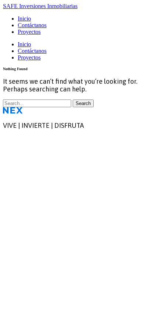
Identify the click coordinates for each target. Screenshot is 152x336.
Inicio (24, 18)
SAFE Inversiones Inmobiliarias (40, 6)
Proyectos (29, 32)
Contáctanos (32, 25)
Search (83, 103)
